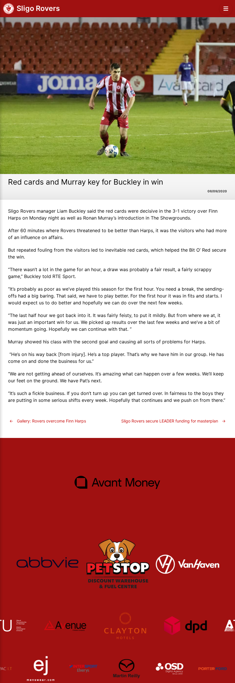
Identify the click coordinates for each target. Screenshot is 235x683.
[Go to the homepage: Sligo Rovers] (8, 8)
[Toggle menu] (226, 8)
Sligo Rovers (38, 8)
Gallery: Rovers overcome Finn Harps (47, 420)
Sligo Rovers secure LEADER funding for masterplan (173, 420)
